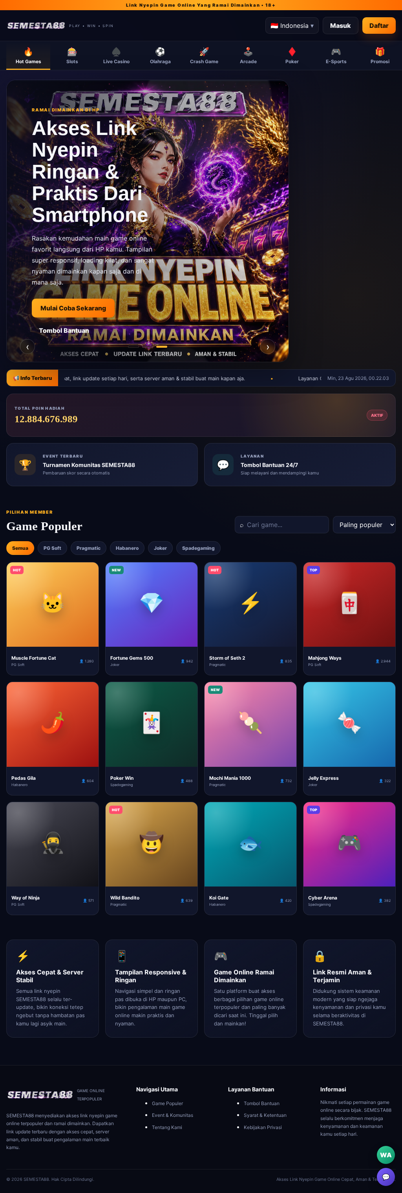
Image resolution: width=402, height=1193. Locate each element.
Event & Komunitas (172, 1115)
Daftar (379, 25)
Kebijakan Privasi (263, 1127)
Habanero (127, 548)
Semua (20, 548)
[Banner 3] (161, 347)
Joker (160, 548)
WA (386, 1155)
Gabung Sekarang (67, 308)
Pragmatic (88, 548)
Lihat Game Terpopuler (76, 332)
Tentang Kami (167, 1127)
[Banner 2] (147, 347)
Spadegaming (198, 548)
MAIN (53, 640)
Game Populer (167, 1103)
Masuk (340, 25)
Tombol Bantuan (262, 1103)
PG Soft (52, 548)
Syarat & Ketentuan (265, 1115)
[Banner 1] (133, 347)
